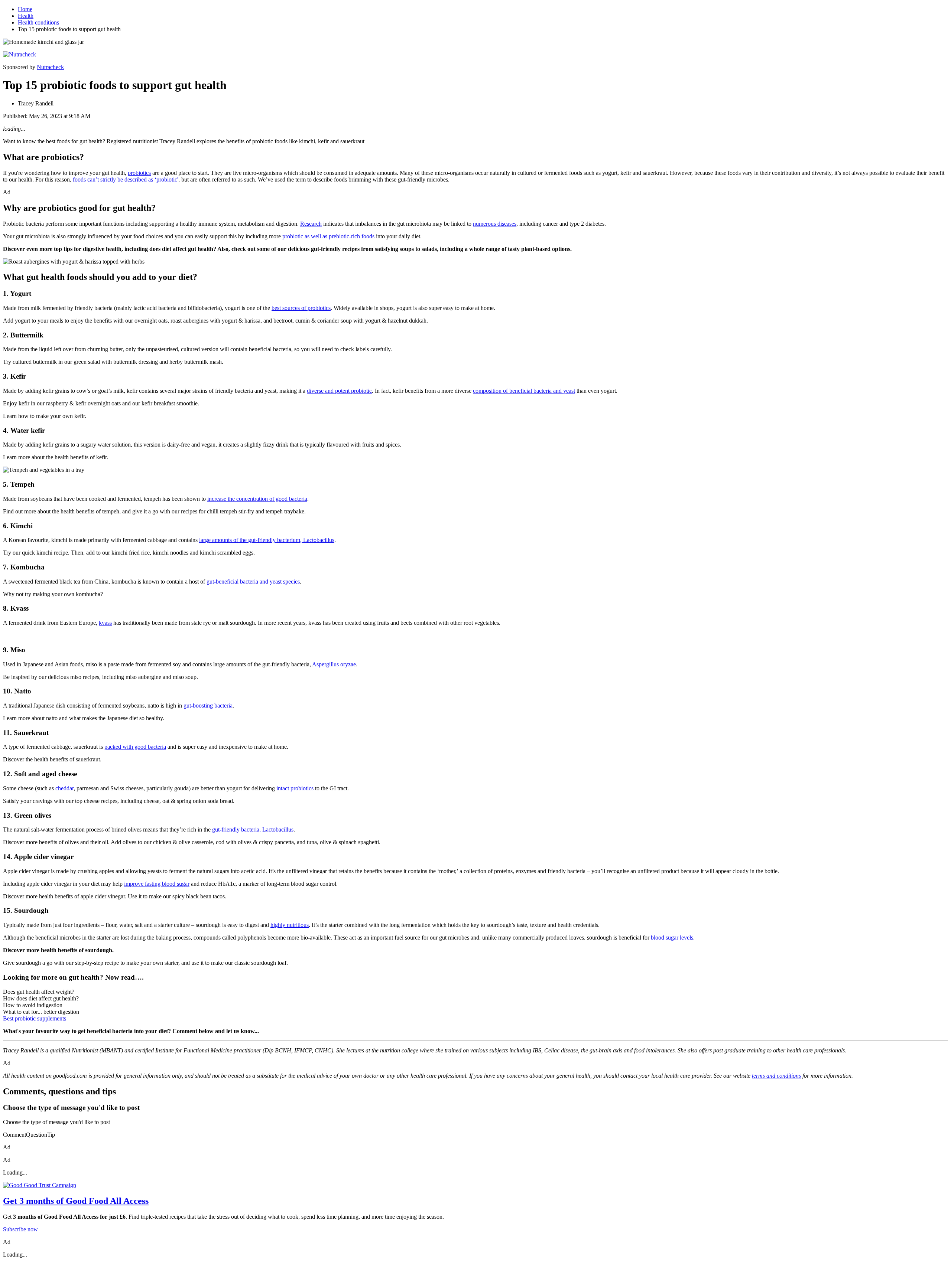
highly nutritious (289, 925)
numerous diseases (494, 224)
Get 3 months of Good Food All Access (76, 1201)
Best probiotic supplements (34, 1018)
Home (25, 9)
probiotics (139, 173)
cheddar (64, 788)
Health (25, 16)
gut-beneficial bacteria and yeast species (253, 581)
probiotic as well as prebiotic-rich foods (328, 236)
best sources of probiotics (301, 308)
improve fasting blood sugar (156, 884)
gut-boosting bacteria (208, 705)
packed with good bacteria (135, 747)
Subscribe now (20, 1229)
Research (311, 224)
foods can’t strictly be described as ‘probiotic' (125, 179)
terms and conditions (776, 1075)
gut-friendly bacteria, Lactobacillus (252, 829)
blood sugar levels (672, 937)
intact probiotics (295, 788)
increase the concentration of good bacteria (257, 499)
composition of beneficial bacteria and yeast (524, 391)
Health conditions (38, 22)
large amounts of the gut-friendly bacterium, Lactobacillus (266, 540)
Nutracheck (50, 67)
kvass (105, 623)
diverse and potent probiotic (339, 391)
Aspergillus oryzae (334, 664)
